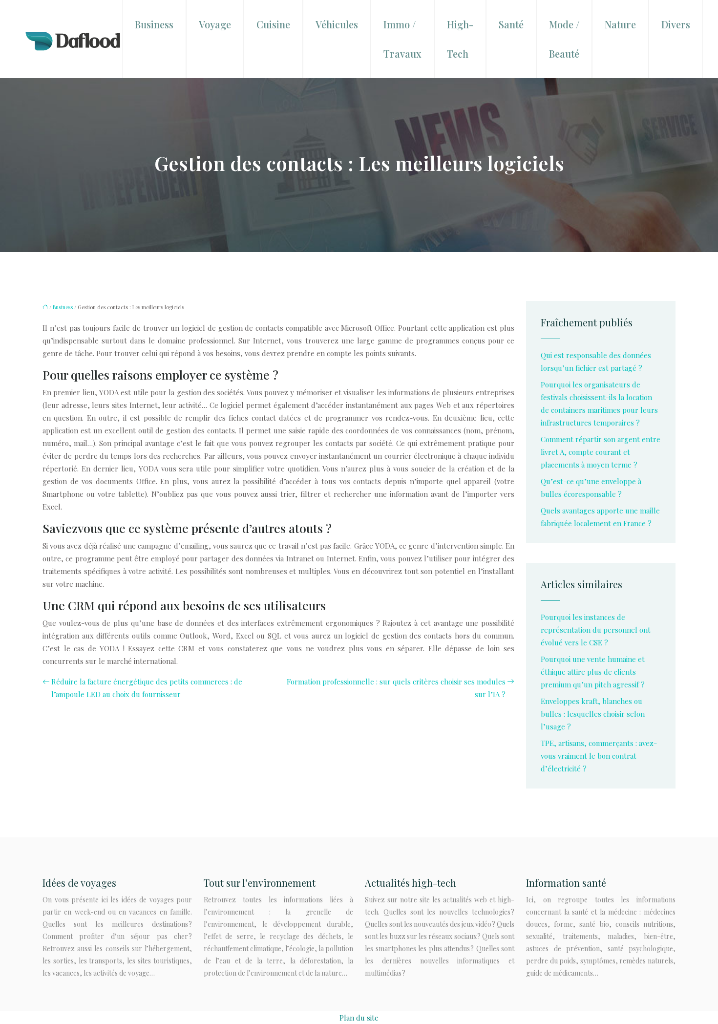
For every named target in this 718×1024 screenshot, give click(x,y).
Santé (511, 24)
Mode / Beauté (564, 39)
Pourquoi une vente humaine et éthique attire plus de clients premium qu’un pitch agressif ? (593, 671)
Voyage (215, 24)
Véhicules (337, 24)
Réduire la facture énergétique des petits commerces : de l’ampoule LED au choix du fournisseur (146, 688)
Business (154, 24)
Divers (675, 24)
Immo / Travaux (402, 39)
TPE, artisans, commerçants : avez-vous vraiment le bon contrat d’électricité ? (599, 755)
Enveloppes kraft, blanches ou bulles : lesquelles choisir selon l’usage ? (593, 713)
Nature (620, 24)
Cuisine (273, 24)
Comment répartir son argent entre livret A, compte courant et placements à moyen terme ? (600, 451)
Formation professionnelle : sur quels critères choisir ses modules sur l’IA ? (396, 688)
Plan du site (359, 1018)
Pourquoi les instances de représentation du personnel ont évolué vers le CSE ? (596, 629)
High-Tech (460, 39)
